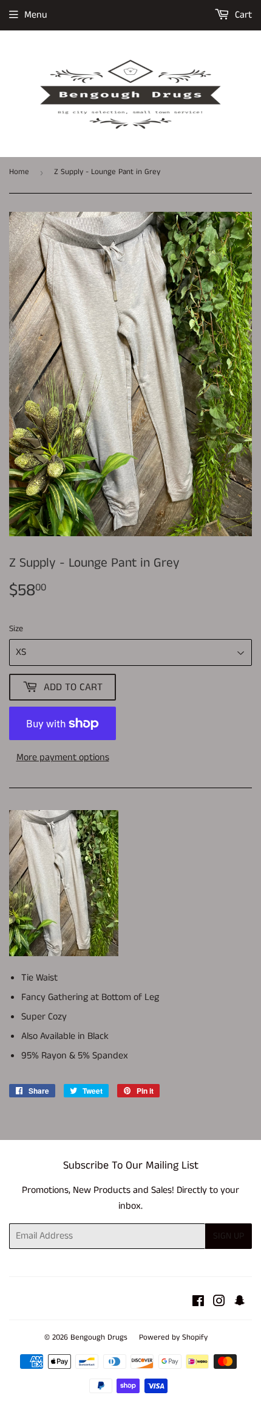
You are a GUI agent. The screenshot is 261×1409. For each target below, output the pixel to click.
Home (19, 172)
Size (16, 629)
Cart (242, 15)
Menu (35, 15)
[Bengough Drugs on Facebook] (198, 1303)
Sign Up (228, 1235)
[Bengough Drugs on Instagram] (219, 1303)
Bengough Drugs (98, 1337)
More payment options (62, 757)
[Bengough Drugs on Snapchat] (240, 1303)
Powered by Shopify (173, 1337)
